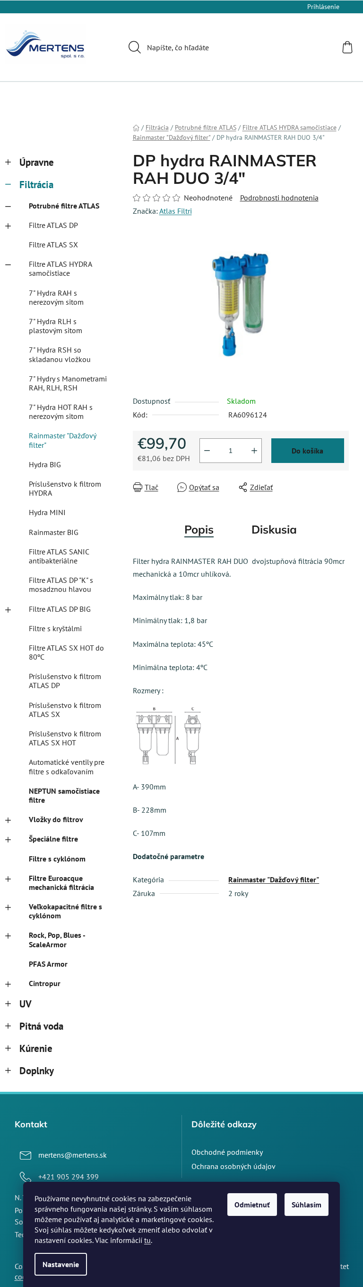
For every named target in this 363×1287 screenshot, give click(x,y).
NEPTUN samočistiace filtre (64, 795)
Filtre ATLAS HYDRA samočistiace (60, 268)
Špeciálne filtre (53, 838)
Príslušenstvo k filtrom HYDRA (65, 488)
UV (25, 1003)
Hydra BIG (45, 464)
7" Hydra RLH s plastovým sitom (55, 326)
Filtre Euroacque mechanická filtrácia (61, 882)
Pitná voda (41, 1026)
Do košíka (307, 450)
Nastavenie (61, 1264)
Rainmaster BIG (53, 532)
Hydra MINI (47, 512)
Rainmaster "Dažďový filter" (62, 440)
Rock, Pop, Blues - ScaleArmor (57, 939)
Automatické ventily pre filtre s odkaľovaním (66, 766)
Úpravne (36, 162)
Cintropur (44, 983)
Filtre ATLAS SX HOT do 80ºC (66, 652)
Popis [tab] (199, 529)
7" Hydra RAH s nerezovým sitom (56, 297)
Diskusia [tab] (274, 529)
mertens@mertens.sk (72, 1155)
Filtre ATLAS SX (53, 244)
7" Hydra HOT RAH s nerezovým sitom (61, 411)
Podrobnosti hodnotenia (279, 197)
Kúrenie (35, 1048)
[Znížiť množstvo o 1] (207, 450)
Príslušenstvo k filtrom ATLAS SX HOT (65, 738)
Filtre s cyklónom (57, 858)
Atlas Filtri (175, 211)
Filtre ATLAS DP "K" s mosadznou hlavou (61, 584)
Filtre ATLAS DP (53, 225)
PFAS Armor (48, 964)
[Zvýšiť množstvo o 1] (254, 450)
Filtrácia (36, 184)
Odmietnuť (252, 1204)
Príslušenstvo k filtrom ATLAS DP (65, 680)
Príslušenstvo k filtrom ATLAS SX (65, 709)
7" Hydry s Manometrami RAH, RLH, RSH (68, 383)
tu (147, 1240)
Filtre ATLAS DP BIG (60, 609)
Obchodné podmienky (227, 1152)
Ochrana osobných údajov (233, 1166)
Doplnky (36, 1070)
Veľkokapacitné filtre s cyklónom (65, 911)
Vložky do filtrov (56, 819)
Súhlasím (306, 1204)
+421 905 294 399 (68, 1176)
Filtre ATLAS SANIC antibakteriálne (59, 556)
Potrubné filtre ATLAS (64, 205)
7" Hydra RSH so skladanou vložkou (60, 354)
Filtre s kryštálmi (55, 628)
